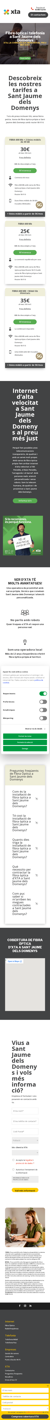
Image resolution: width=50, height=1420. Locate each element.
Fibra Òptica (10, 1325)
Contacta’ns (10, 1370)
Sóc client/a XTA (19, 1147)
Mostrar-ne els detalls (33, 729)
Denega (25, 748)
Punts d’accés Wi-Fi (12, 1359)
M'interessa (25, 170)
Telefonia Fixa (10, 1342)
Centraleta (9, 1356)
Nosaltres (9, 1377)
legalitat (29, 1160)
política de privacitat (34, 1412)
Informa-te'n (25, 500)
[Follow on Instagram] (25, 1306)
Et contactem (38, 15)
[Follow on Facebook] (20, 1306)
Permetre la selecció (25, 742)
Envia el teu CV (11, 1380)
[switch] (43, 702)
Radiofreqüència (11, 1328)
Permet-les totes (25, 736)
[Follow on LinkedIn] (30, 1306)
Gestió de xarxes (12, 1353)
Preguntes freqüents (13, 1373)
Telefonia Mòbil (11, 1339)
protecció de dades (24, 1163)
